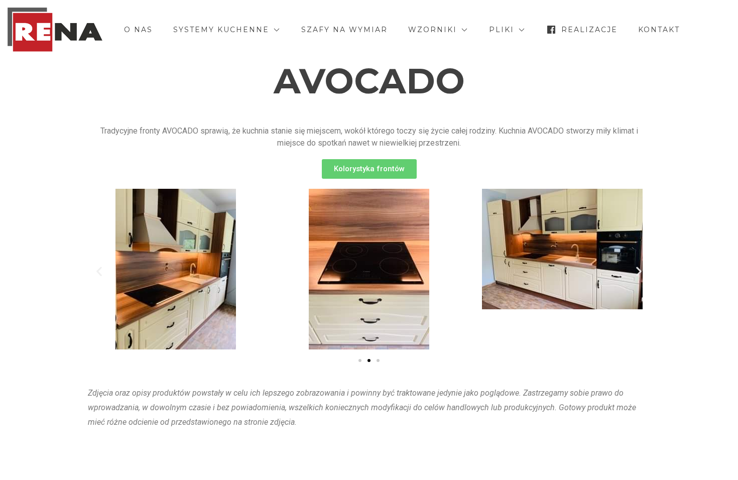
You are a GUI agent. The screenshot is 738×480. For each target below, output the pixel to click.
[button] (369, 169)
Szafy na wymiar (344, 29)
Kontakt (659, 29)
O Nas (138, 29)
